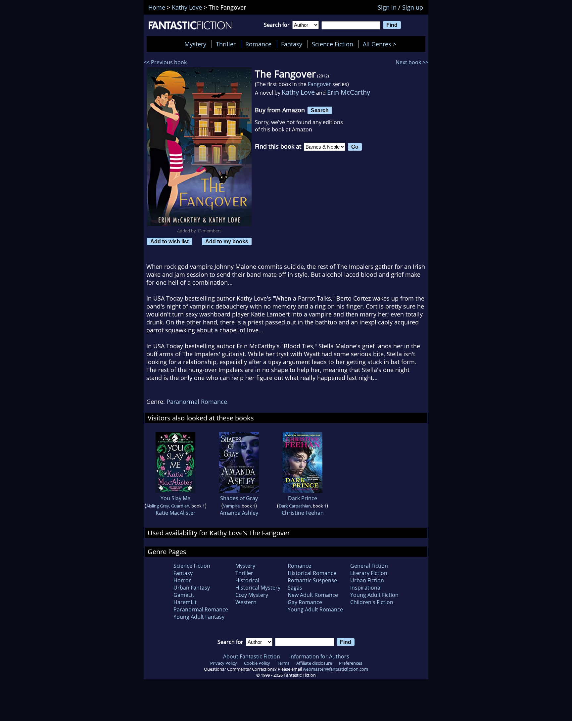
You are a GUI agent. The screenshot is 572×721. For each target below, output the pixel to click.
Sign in (387, 7)
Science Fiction (332, 44)
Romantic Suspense (312, 580)
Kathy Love (298, 92)
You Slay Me (175, 498)
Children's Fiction (371, 602)
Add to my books (226, 241)
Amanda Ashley (239, 512)
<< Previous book (165, 62)
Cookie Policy (257, 663)
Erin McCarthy (348, 92)
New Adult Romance (313, 595)
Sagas (295, 587)
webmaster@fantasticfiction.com (335, 669)
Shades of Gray (239, 498)
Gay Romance (305, 602)
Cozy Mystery (251, 595)
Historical (247, 580)
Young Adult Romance (315, 609)
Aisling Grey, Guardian (167, 506)
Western (246, 602)
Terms (283, 663)
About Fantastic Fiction (251, 656)
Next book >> (412, 62)
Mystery (195, 44)
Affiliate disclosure (314, 663)
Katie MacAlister (176, 512)
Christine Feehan (303, 512)
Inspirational (366, 587)
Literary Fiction (368, 573)
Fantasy (291, 44)
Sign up (412, 7)
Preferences (350, 663)
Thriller (226, 44)
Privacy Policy (223, 663)
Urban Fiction (367, 580)
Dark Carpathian (295, 506)
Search (320, 110)
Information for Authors (319, 656)
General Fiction (369, 565)
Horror (182, 580)
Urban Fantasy (191, 587)
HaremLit (185, 602)
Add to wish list (169, 241)
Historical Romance (312, 573)
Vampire (231, 506)
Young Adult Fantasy (198, 616)
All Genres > (381, 44)
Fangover (319, 84)
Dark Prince (302, 498)
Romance (258, 44)
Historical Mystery (257, 587)
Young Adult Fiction (374, 595)
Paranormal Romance (197, 402)
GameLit (183, 595)
